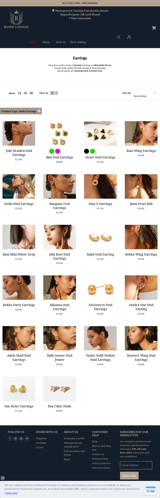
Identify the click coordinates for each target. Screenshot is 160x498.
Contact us (98, 454)
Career (39, 447)
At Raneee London (74, 438)
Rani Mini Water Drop (19, 254)
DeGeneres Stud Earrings (100, 307)
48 (31, 93)
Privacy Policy (100, 458)
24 (19, 93)
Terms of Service (101, 463)
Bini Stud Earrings (59, 157)
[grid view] (52, 93)
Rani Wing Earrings (141, 151)
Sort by (126, 93)
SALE (33, 42)
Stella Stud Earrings (19, 204)
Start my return (101, 467)
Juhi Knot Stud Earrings (59, 256)
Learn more (11, 493)
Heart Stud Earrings (100, 157)
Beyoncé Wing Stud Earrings (141, 357)
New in (61, 42)
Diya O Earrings (100, 204)
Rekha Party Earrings (19, 305)
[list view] (56, 93)
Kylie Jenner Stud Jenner (59, 357)
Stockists (41, 442)
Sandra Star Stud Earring (141, 307)
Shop (46, 42)
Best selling (78, 42)
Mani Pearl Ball (141, 204)
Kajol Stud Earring (100, 254)
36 (25, 93)
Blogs (67, 459)
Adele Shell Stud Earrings (19, 357)
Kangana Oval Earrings (59, 206)
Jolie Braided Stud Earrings (19, 153)
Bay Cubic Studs (59, 406)
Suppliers (41, 438)
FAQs (95, 441)
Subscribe (129, 475)
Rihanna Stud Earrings (59, 307)
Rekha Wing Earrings (141, 254)
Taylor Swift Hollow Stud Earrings (100, 357)
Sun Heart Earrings (18, 406)
